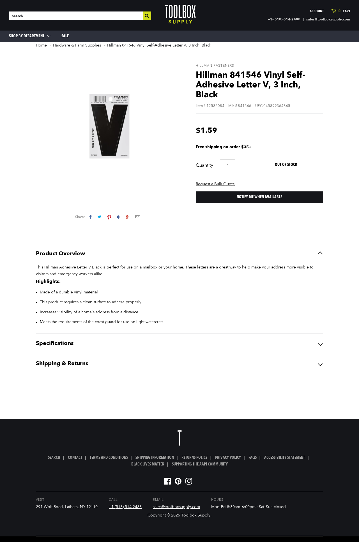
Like (90, 216)
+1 (127, 216)
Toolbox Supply (195, 515)
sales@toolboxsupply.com (328, 19)
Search (54, 458)
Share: (80, 217)
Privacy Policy (228, 458)
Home (41, 45)
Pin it (109, 216)
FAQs (252, 458)
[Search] (147, 15)
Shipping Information (154, 458)
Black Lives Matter (147, 464)
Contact (75, 458)
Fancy (118, 216)
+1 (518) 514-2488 (125, 507)
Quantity (204, 165)
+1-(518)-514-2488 (284, 19)
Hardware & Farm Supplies (77, 45)
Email (137, 216)
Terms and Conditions (109, 458)
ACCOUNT (317, 11)
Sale (65, 36)
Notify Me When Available (259, 197)
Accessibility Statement (284, 458)
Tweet (99, 216)
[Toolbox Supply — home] (180, 15)
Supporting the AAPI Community (200, 464)
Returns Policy (194, 458)
